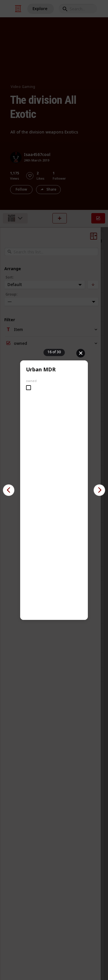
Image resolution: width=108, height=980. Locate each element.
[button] (8, 490)
